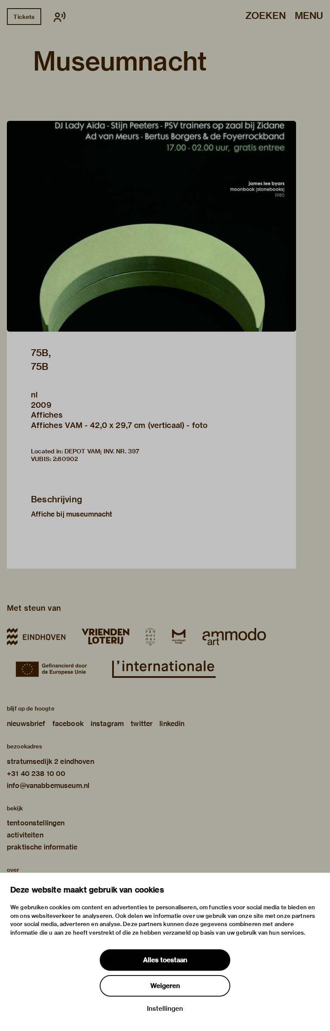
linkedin (171, 723)
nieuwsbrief (26, 723)
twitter (142, 723)
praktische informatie (42, 847)
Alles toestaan (165, 960)
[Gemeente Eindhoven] (36, 636)
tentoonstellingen (36, 823)
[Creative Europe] (56, 669)
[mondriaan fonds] (179, 636)
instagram (107, 723)
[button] (151, 226)
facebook (68, 723)
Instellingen (165, 1008)
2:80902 (65, 459)
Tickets (23, 17)
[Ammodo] (234, 636)
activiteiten (25, 835)
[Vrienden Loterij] (105, 636)
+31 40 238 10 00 (36, 773)
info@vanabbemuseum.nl (48, 785)
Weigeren (165, 986)
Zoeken (265, 16)
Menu (309, 16)
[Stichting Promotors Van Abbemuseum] (150, 636)
